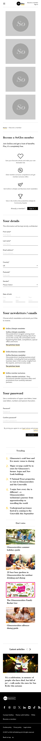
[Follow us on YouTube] (29, 707)
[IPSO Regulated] (10, 698)
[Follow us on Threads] (9, 707)
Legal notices (27, 727)
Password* (6, 408)
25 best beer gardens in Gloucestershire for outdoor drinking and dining (20, 575)
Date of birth (7, 294)
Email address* (8, 250)
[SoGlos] (20, 4)
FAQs (33, 715)
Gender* (6, 281)
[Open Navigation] (4, 3)
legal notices (26, 428)
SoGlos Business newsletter (15, 352)
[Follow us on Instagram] (14, 707)
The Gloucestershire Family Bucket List (19, 601)
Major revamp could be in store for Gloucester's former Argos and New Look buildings (22, 470)
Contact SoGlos (8, 715)
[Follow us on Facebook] (4, 707)
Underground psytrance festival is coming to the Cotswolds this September (22, 511)
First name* (7, 232)
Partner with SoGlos (22, 715)
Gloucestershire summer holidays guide (18, 548)
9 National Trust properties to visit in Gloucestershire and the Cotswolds (22, 482)
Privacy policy (17, 727)
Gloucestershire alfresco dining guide (18, 626)
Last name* (7, 241)
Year (30, 297)
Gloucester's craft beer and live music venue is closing (22, 459)
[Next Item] (29, 649)
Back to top (7, 737)
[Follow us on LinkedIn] (24, 707)
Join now (31, 435)
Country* (6, 262)
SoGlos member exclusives (15, 373)
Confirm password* (9, 417)
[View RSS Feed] (39, 707)
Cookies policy (7, 727)
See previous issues (13, 345)
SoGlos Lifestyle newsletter (15, 328)
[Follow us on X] (19, 707)
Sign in (36, 4)
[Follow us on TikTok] (34, 707)
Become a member (32, 2)
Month (18, 297)
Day (4, 297)
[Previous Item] (26, 649)
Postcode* (6, 272)
